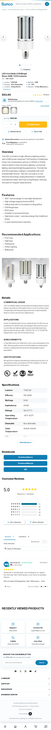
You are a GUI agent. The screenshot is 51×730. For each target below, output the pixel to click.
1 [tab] (19, 65)
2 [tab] (22, 65)
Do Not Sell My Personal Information (26, 703)
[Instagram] (25, 671)
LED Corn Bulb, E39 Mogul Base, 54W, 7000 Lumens (21, 581)
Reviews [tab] (8, 536)
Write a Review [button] (38, 522)
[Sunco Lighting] (7, 4)
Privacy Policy (34, 706)
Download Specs (25, 457)
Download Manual (25, 463)
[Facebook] (16, 671)
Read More (6, 89)
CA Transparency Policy (20, 706)
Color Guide (44, 106)
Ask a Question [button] (15, 522)
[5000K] (13, 110)
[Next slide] (47, 37)
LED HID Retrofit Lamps (16, 9)
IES (25, 469)
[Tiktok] (35, 671)
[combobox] (29, 4)
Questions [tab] (22, 536)
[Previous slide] (3, 37)
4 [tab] (28, 65)
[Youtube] (30, 671)
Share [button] (9, 587)
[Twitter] (21, 671)
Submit (41, 662)
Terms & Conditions (25, 709)
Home (4, 9)
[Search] (47, 4)
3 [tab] (25, 65)
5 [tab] (31, 65)
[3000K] (5, 110)
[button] (25, 37)
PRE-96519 (9, 78)
